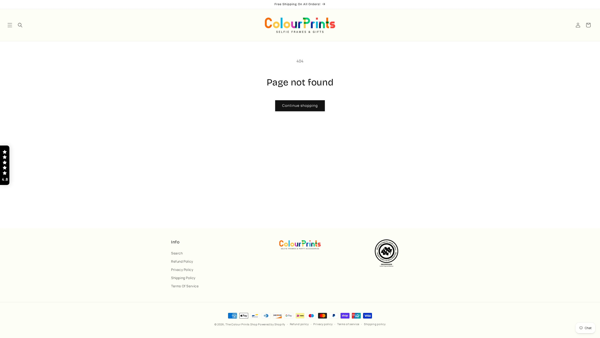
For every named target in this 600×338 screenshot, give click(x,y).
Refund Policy (182, 261)
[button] (10, 25)
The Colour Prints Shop (241, 324)
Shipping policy (375, 324)
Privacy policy (323, 324)
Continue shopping (300, 105)
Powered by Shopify (271, 324)
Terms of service (348, 324)
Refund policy (299, 324)
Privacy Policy (182, 269)
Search (177, 253)
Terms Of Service (185, 286)
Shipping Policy (183, 278)
